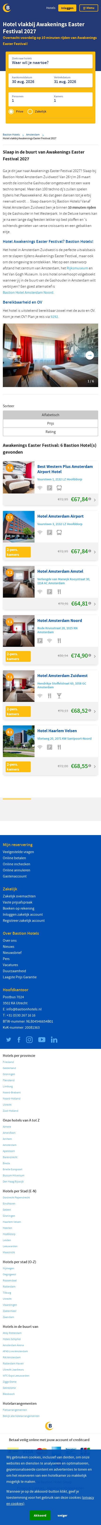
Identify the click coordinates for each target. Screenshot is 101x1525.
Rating (51, 431)
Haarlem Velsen (12, 1222)
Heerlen (7, 1228)
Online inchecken (16, 864)
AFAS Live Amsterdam (15, 1351)
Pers (6, 958)
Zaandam (8, 1317)
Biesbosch (9, 1394)
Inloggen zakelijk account (23, 914)
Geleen (7, 1210)
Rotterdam (9, 1287)
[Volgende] (89, 355)
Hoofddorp (9, 1234)
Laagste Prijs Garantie (20, 977)
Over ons (10, 940)
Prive (19, 111)
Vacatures (10, 965)
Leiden (7, 1240)
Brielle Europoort (12, 1169)
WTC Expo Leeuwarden (16, 1376)
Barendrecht (10, 1157)
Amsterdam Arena (13, 1345)
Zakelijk (40, 111)
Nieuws (8, 946)
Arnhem (7, 1139)
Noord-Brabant (12, 1093)
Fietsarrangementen (15, 1410)
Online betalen (14, 858)
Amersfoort (9, 1133)
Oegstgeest (9, 1274)
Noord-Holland (11, 1099)
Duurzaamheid (14, 971)
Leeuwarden (10, 1246)
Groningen (9, 1074)
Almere (7, 1127)
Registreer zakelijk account (24, 920)
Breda (6, 1163)
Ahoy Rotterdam (12, 1333)
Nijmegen (8, 1268)
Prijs (50, 423)
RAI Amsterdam (12, 1357)
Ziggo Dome (9, 1382)
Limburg (8, 1086)
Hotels (50, 8)
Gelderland (9, 1068)
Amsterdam (9, 1145)
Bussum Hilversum (13, 1176)
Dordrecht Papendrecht (16, 1198)
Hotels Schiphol (12, 1339)
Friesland (8, 1062)
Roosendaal (10, 1281)
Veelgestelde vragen (18, 852)
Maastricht (9, 1252)
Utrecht (7, 1105)
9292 (54, 316)
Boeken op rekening (18, 908)
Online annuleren (16, 870)
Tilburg (7, 1293)
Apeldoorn (9, 1151)
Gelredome (9, 1388)
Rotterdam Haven (13, 1364)
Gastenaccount (15, 876)
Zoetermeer (9, 1311)
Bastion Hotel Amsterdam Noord (28, 292)
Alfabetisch (50, 415)
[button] (67, 7)
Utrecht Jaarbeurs (13, 1370)
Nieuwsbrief (12, 952)
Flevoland (9, 1080)
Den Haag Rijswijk (13, 1182)
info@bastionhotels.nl (24, 1009)
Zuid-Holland (10, 1111)
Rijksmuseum (77, 268)
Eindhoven (9, 1204)
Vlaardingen (10, 1305)
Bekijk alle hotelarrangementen (21, 1416)
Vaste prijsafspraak (17, 902)
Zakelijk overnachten (19, 896)
